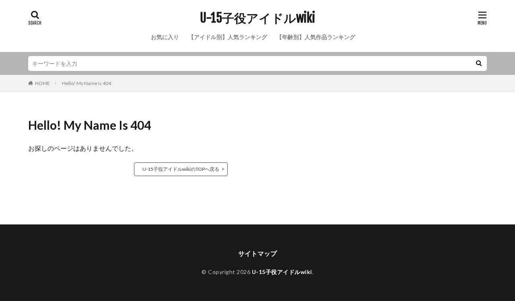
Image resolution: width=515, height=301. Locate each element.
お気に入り (165, 36)
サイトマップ (257, 253)
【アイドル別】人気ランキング (227, 36)
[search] (479, 63)
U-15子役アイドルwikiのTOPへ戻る (180, 169)
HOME (42, 83)
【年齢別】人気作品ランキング (315, 36)
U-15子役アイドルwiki (257, 18)
